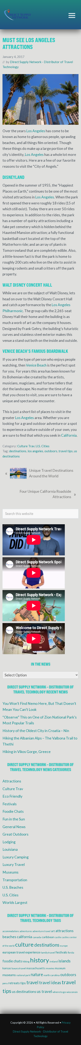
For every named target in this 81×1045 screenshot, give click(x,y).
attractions (64, 930)
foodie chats (12, 961)
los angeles (35, 451)
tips (23, 983)
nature (37, 974)
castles (65, 937)
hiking (26, 961)
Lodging (9, 842)
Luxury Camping (15, 857)
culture (24, 944)
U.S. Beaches (12, 887)
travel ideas (50, 982)
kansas (6, 968)
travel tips (66, 451)
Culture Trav (25, 446)
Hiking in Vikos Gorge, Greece (26, 751)
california (24, 936)
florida (71, 952)
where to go (59, 992)
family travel (48, 952)
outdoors (50, 451)
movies (50, 968)
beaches (9, 936)
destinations (17, 451)
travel (32, 982)
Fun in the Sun (13, 819)
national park (23, 975)
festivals (61, 952)
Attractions (11, 781)
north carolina (52, 975)
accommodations (10, 931)
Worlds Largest (14, 902)
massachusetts (35, 968)
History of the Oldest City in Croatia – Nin (35, 730)
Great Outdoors (15, 834)
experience (32, 952)
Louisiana (10, 849)
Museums (10, 872)
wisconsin (72, 992)
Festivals (9, 804)
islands (64, 960)
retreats (14, 983)
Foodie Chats (13, 811)
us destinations (24, 991)
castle (58, 937)
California (69, 435)
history (39, 960)
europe (64, 945)
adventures (26, 931)
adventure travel (41, 931)
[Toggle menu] (72, 15)
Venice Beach (36, 365)
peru (5, 983)
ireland (54, 961)
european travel (13, 952)
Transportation (14, 880)
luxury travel (19, 968)
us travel (44, 991)
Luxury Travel (13, 864)
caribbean (48, 937)
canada (37, 937)
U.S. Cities (42, 446)
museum (60, 968)
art (53, 931)
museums (9, 975)
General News (14, 827)
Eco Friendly (12, 796)
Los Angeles (35, 131)
